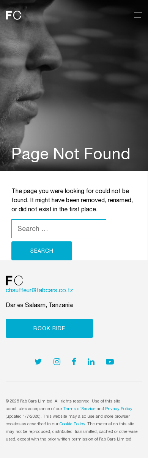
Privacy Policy (118, 408)
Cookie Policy (72, 424)
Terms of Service (79, 408)
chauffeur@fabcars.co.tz (39, 290)
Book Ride (49, 328)
